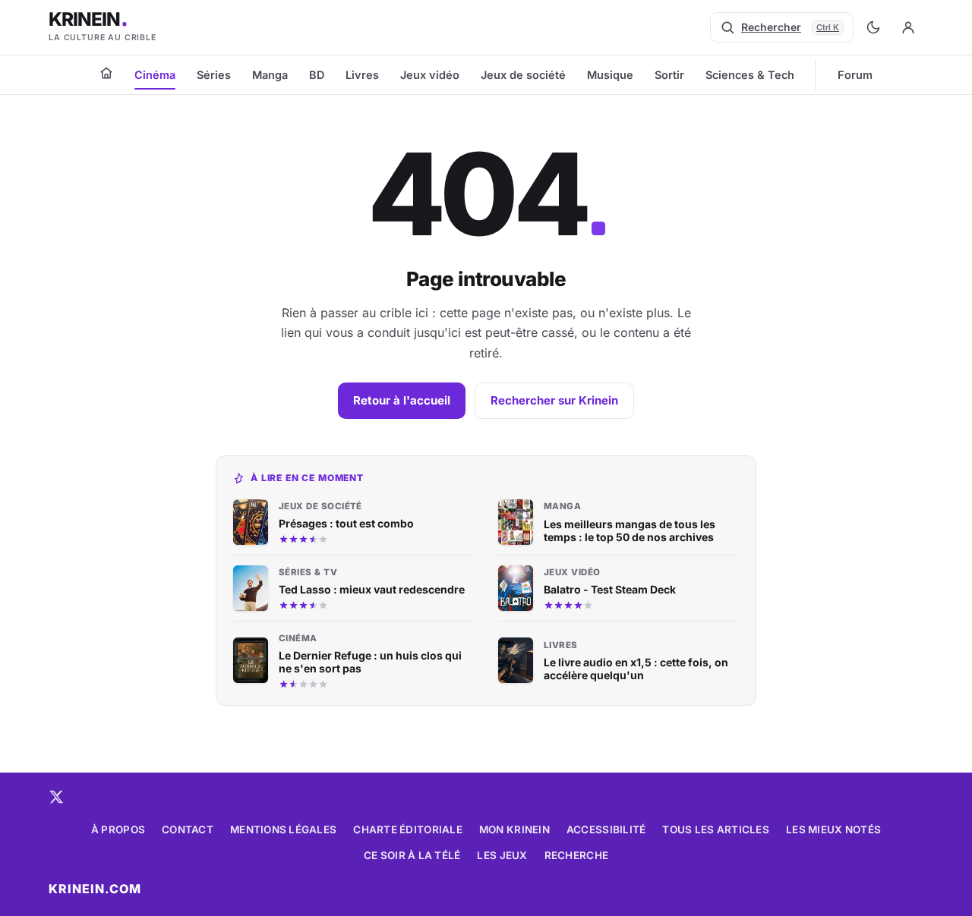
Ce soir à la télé (412, 855)
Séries (214, 74)
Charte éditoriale (407, 829)
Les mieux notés (833, 829)
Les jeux (502, 855)
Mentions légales (283, 829)
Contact (187, 829)
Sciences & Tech (749, 74)
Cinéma (154, 74)
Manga (270, 74)
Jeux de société (523, 74)
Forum (855, 74)
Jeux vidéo (429, 74)
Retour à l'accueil (401, 400)
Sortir (669, 74)
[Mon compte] (908, 27)
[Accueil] (106, 72)
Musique (610, 74)
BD (316, 74)
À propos (118, 829)
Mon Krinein (514, 829)
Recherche (576, 855)
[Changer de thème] (873, 27)
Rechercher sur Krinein (554, 400)
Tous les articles (715, 829)
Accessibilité (606, 829)
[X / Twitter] (56, 796)
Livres (362, 74)
